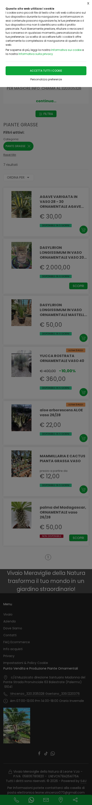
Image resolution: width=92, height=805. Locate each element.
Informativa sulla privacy (36, 54)
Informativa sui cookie (66, 50)
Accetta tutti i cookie (46, 71)
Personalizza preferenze (46, 79)
